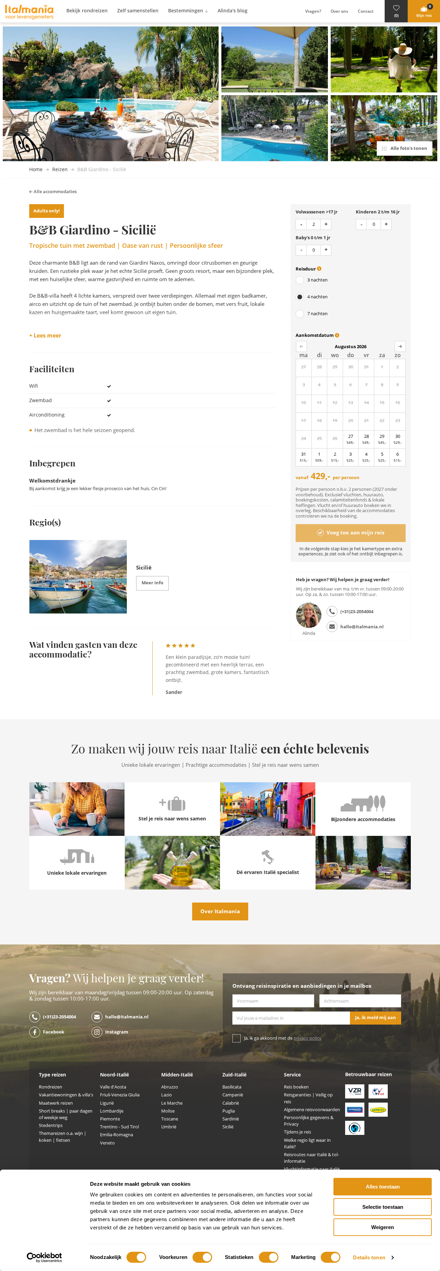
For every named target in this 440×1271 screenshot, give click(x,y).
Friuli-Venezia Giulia (120, 1094)
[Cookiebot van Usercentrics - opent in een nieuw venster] (44, 1257)
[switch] (202, 1257)
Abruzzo (169, 1087)
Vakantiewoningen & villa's (66, 1094)
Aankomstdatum (315, 335)
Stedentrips (51, 1125)
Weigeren (382, 1227)
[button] (396, 11)
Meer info (152, 582)
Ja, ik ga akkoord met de (282, 1038)
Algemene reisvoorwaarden (312, 1109)
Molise (168, 1111)
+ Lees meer (45, 336)
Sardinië (230, 1118)
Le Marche (172, 1103)
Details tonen (369, 1257)
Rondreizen (50, 1087)
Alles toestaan (383, 1187)
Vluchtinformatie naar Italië (312, 1169)
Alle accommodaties (55, 191)
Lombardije (111, 1111)
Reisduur (306, 269)
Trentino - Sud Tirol (119, 1126)
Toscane (169, 1118)
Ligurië (107, 1103)
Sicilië (227, 1126)
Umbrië (168, 1126)
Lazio (166, 1094)
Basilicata (231, 1087)
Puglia (228, 1111)
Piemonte (110, 1118)
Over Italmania (220, 911)
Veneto (107, 1143)
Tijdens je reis (297, 1132)
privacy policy (307, 1038)
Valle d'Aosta (113, 1087)
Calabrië (230, 1103)
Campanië (232, 1094)
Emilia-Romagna (116, 1134)
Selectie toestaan (382, 1207)
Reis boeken (296, 1087)
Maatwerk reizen (56, 1103)
